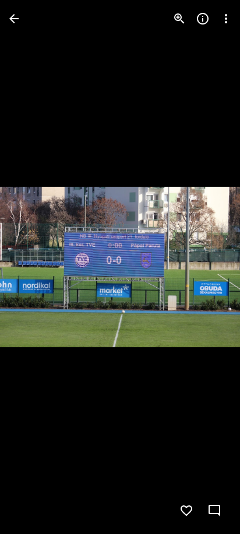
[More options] (226, 18)
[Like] (186, 511)
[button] (207, 267)
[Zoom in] (179, 18)
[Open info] (202, 18)
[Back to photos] (14, 19)
